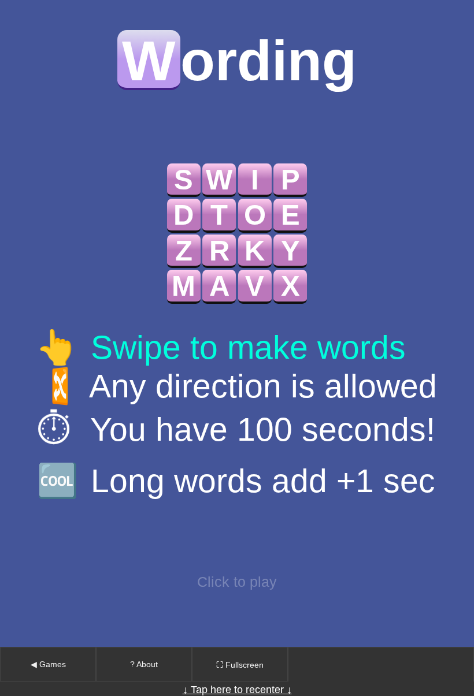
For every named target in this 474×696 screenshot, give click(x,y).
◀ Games (48, 664)
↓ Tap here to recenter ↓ (237, 689)
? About (144, 664)
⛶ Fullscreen (240, 664)
